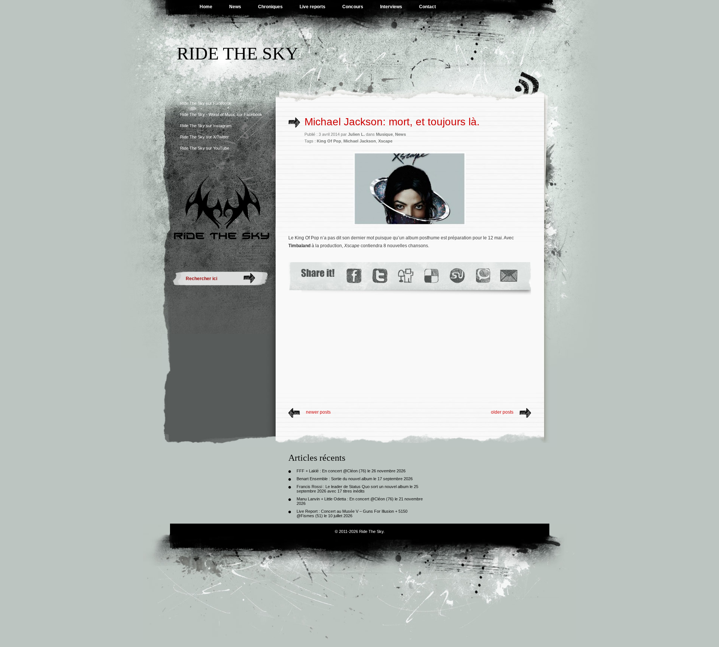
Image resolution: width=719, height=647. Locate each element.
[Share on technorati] (482, 275)
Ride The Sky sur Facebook (205, 103)
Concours (352, 6)
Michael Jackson (359, 141)
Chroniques (270, 6)
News (235, 6)
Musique (384, 134)
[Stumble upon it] (456, 275)
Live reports (312, 6)
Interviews (391, 6)
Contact (427, 6)
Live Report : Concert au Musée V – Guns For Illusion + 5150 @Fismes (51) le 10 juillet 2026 (352, 513)
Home (206, 6)
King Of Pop (329, 141)
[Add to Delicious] (431, 275)
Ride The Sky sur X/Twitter (204, 137)
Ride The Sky (237, 53)
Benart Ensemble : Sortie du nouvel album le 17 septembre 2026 (355, 478)
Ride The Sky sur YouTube (204, 148)
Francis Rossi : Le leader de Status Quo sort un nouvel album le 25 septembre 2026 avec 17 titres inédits (357, 488)
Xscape (385, 141)
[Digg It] (405, 275)
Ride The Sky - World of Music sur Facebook (221, 114)
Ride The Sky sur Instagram (205, 125)
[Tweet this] (379, 275)
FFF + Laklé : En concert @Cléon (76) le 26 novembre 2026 (351, 471)
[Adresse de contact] (509, 275)
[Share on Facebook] (353, 275)
